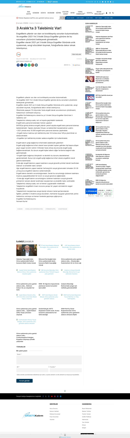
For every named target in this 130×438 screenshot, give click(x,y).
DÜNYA (43, 13)
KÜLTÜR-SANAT (66, 13)
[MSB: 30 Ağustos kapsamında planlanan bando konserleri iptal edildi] (49, 275)
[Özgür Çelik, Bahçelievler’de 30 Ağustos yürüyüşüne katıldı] (89, 73)
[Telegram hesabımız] (110, 2)
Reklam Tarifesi (86, 411)
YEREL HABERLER (80, 13)
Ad (18, 367)
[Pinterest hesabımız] (105, 2)
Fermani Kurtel (51, 209)
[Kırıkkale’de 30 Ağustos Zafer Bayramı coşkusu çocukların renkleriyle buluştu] (89, 160)
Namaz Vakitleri (54, 411)
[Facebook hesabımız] (43, 396)
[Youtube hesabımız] (102, 2)
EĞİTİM (58, 13)
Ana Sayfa (28, 13)
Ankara (20, 209)
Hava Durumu (54, 408)
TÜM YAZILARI (76, 54)
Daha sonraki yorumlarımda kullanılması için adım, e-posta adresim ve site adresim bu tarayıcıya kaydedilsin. (48, 374)
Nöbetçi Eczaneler (55, 414)
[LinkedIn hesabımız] (108, 2)
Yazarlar (52, 419)
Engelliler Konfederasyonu (34, 209)
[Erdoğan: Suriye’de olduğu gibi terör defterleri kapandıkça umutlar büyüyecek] (89, 64)
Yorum (19, 354)
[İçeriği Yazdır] (36, 65)
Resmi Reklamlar (99, 13)
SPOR (72, 13)
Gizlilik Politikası (86, 416)
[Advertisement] (7, 47)
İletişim (84, 427)
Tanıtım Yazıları (86, 414)
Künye (89, 13)
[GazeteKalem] (23, 8)
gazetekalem (63, 209)
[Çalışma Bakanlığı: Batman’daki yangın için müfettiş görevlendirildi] (71, 275)
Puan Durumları (54, 416)
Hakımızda (85, 419)
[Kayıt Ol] (107, 13)
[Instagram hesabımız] (100, 2)
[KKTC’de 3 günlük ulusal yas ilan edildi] (89, 100)
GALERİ (21, 1)
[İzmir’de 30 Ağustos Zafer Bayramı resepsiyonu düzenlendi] (89, 91)
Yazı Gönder (85, 422)
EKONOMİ (51, 13)
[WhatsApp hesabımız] (113, 2)
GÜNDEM (36, 13)
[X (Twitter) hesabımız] (97, 2)
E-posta (53, 367)
